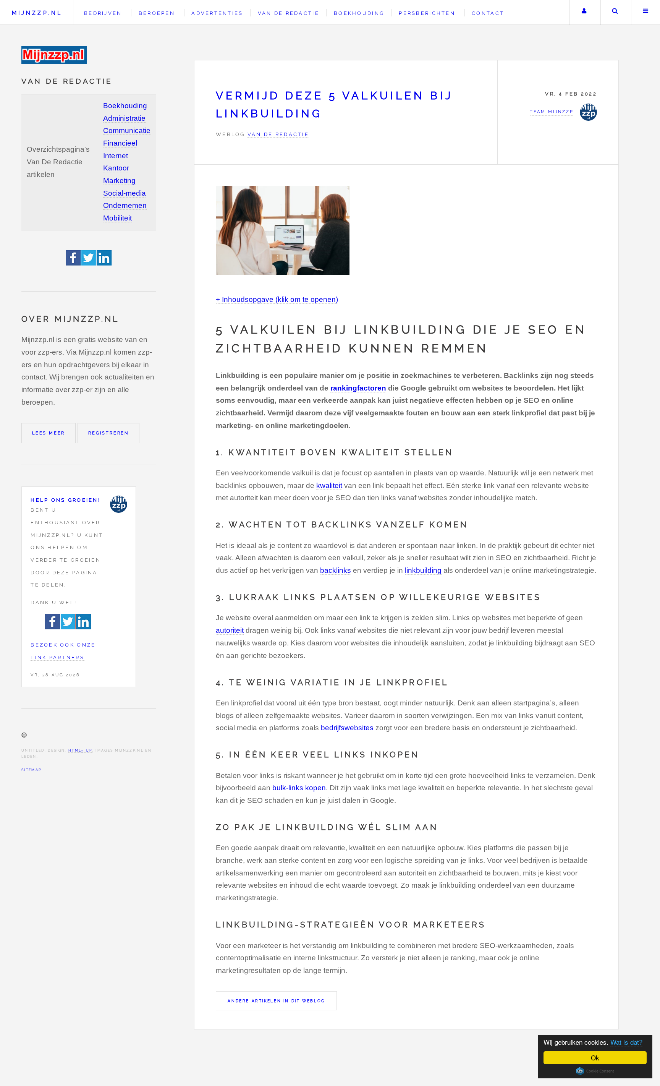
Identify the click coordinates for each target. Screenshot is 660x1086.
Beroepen (157, 13)
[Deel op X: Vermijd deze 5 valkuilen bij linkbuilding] (89, 263)
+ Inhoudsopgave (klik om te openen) (277, 299)
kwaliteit (329, 485)
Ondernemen (125, 205)
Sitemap (31, 770)
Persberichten (427, 13)
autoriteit (230, 630)
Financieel (120, 143)
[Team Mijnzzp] (118, 504)
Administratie (124, 118)
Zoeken (615, 12)
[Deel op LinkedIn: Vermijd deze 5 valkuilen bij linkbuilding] (104, 263)
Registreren (108, 433)
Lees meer (48, 433)
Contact (488, 13)
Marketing (119, 181)
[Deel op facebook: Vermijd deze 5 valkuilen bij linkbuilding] (73, 263)
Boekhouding (125, 106)
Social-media (124, 193)
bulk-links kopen (299, 788)
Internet (115, 156)
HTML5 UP (80, 750)
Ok (595, 1057)
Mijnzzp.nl (37, 13)
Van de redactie (288, 13)
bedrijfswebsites (347, 728)
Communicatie (126, 130)
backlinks (335, 570)
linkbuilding (423, 570)
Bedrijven (103, 13)
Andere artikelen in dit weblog (276, 1000)
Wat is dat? (626, 1042)
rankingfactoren (358, 388)
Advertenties (217, 13)
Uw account (584, 12)
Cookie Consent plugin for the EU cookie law (595, 1071)
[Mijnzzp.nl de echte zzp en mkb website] (55, 55)
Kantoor (116, 168)
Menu (645, 12)
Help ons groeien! (65, 500)
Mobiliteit (117, 218)
